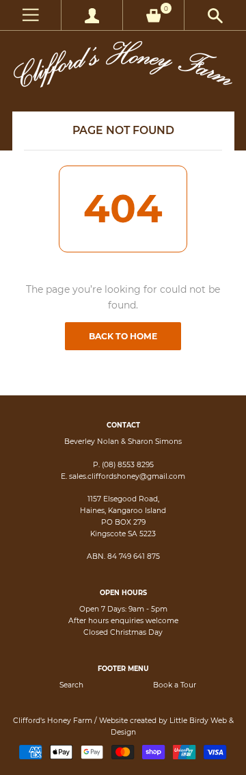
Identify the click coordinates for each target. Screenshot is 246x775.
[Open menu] (30, 15)
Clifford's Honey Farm (52, 720)
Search (71, 685)
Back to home (123, 336)
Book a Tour (174, 685)
